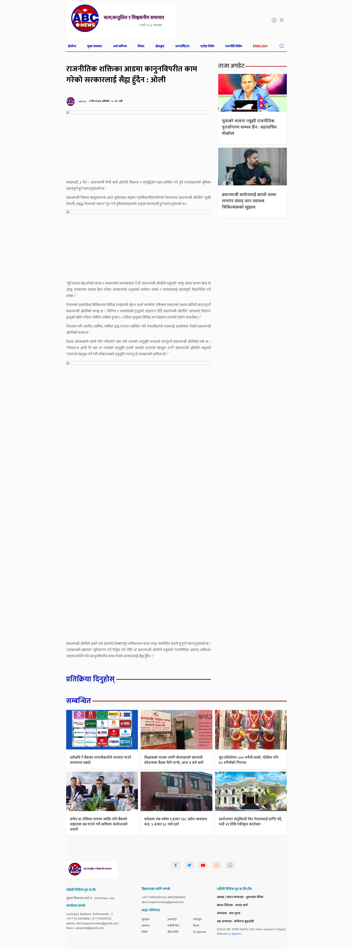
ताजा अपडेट (231, 66)
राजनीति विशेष (233, 46)
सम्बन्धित (78, 701)
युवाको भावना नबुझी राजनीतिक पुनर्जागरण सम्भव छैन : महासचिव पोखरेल (249, 127)
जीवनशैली (172, 932)
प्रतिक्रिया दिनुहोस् (90, 679)
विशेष (145, 932)
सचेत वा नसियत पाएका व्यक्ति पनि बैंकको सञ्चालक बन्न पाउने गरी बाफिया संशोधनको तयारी (99, 824)
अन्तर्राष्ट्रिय (182, 46)
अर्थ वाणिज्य (120, 46)
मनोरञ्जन (197, 919)
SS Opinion (199, 932)
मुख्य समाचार (94, 46)
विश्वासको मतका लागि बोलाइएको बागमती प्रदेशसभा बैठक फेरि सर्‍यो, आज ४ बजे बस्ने (174, 760)
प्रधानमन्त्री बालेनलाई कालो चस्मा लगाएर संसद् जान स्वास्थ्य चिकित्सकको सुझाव (249, 201)
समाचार (146, 925)
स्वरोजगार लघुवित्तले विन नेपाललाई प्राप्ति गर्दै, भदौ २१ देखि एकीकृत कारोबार (250, 821)
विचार (141, 46)
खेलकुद (159, 46)
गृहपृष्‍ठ (145, 919)
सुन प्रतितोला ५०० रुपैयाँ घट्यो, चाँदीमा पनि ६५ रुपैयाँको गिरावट (248, 760)
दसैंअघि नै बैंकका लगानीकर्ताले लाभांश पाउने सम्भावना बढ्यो (100, 760)
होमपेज (72, 46)
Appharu (236, 933)
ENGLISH (260, 46)
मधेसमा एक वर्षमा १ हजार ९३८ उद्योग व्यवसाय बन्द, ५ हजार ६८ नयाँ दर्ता (175, 821)
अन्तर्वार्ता (172, 919)
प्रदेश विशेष (207, 46)
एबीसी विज (173, 925)
